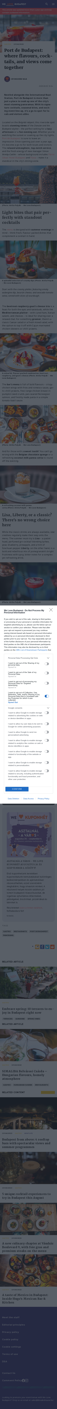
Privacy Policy (43, 799)
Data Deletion (13, 799)
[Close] (51, 610)
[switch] (47, 663)
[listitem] (28, 658)
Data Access (28, 799)
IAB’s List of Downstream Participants (31, 650)
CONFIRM (17, 789)
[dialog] (28, 704)
